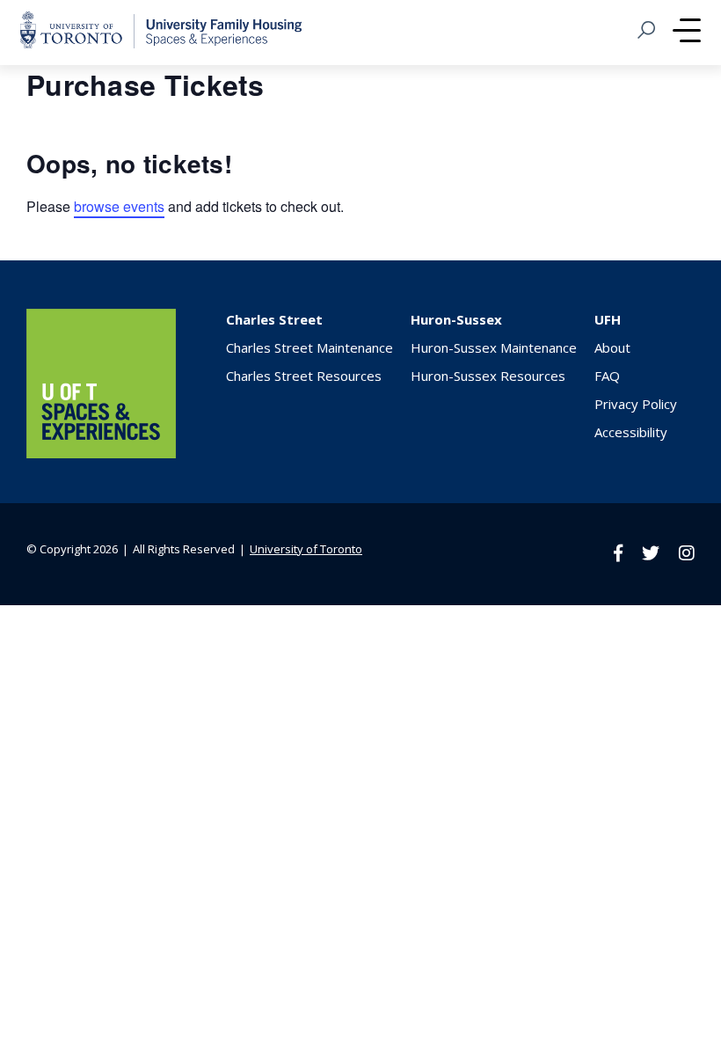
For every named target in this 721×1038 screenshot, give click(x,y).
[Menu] (687, 32)
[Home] (101, 453)
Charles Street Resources (304, 375)
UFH (607, 319)
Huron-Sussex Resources (488, 375)
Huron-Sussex (456, 319)
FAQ (607, 375)
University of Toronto (306, 549)
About (612, 347)
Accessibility (630, 432)
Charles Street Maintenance (309, 347)
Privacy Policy (635, 404)
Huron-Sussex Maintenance (494, 347)
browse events (119, 206)
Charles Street (274, 319)
